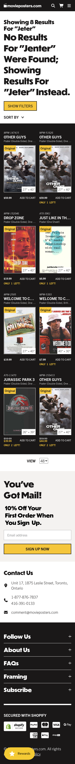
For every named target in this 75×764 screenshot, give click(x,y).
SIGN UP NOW (37, 548)
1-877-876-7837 (24, 597)
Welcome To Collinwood (27, 298)
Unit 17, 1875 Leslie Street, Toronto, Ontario (39, 585)
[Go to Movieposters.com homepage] (22, 5)
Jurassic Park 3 (19, 379)
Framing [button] (15, 676)
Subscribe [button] (18, 690)
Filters (26, 105)
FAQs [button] (11, 663)
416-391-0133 (23, 603)
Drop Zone (14, 217)
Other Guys (15, 136)
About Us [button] (17, 650)
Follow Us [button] (17, 636)
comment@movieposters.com (34, 612)
